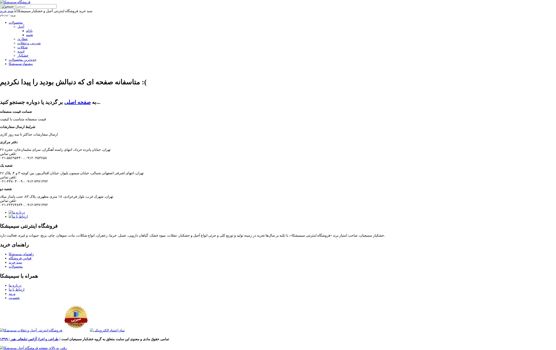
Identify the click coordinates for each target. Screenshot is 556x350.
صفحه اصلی (77, 102)
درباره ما (15, 285)
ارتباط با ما (16, 289)
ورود (12, 293)
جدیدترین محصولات (22, 59)
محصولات (16, 22)
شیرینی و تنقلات (29, 43)
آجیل (20, 26)
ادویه (20, 51)
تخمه (29, 35)
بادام (29, 31)
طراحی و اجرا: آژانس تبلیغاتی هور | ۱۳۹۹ (29, 339)
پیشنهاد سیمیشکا (21, 64)
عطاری (22, 39)
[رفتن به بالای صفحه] (33, 348)
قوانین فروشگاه (20, 258)
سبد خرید (6, 11)
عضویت (14, 298)
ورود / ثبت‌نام (7, 15)
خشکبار (22, 55)
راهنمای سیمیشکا (21, 254)
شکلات (22, 47)
